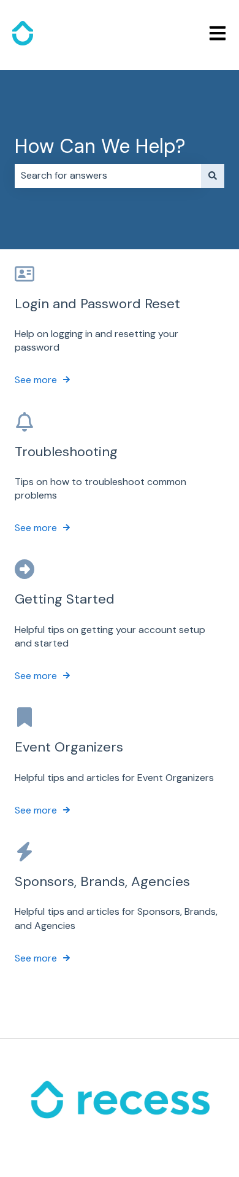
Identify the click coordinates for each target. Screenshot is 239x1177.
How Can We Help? (100, 146)
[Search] (212, 175)
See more (36, 379)
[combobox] (108, 175)
